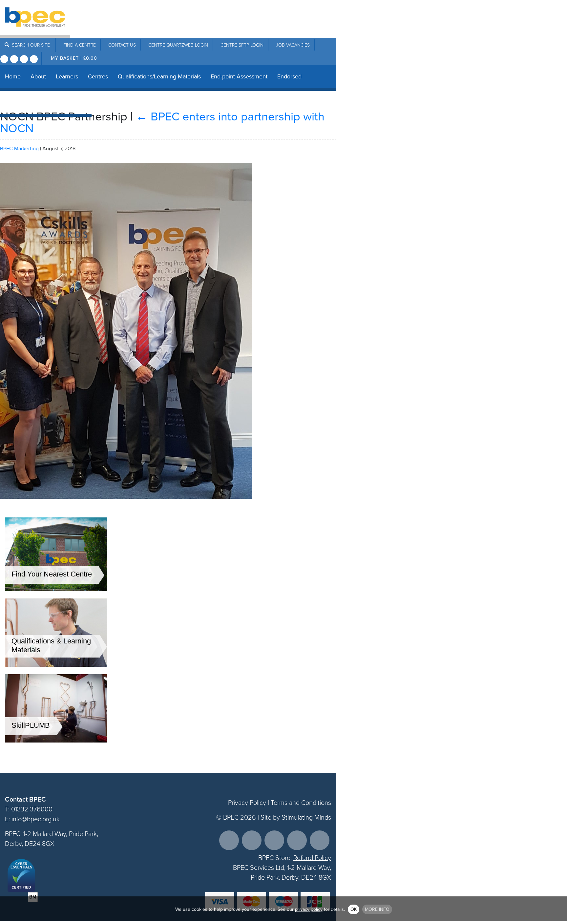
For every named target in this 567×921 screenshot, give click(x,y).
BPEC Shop (19, 102)
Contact (122, 45)
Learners (67, 76)
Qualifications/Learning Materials (159, 76)
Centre (79, 45)
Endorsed (289, 76)
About (38, 76)
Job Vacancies (293, 45)
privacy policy (309, 909)
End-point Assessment (239, 76)
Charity (53, 102)
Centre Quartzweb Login (178, 45)
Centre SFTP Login (241, 45)
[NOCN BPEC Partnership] (126, 503)
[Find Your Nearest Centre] (56, 589)
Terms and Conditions (301, 802)
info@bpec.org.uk (35, 819)
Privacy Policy (247, 802)
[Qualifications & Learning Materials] (56, 665)
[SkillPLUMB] (56, 740)
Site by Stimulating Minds (296, 817)
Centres (98, 76)
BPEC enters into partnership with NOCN (162, 122)
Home (13, 76)
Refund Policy (312, 858)
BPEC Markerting (19, 148)
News (79, 102)
